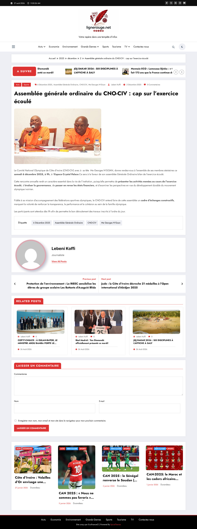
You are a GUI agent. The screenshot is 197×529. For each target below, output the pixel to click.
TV (125, 46)
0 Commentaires (153, 84)
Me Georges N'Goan (96, 84)
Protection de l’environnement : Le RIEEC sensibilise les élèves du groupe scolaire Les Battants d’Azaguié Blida (61, 285)
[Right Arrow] (182, 72)
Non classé (39, 448)
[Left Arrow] (176, 72)
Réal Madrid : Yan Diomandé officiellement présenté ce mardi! (92, 342)
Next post (106, 279)
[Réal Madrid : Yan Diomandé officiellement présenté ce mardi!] (98, 321)
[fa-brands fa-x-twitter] (171, 3)
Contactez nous (141, 46)
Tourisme (116, 46)
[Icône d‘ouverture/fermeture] (13, 47)
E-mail (101, 401)
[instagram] (180, 3)
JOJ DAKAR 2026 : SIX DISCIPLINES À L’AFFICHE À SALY (86, 70)
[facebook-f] (166, 3)
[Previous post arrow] (15, 284)
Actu (40, 46)
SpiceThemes (115, 524)
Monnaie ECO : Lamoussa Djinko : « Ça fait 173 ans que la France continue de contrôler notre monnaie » (143, 71)
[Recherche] (173, 47)
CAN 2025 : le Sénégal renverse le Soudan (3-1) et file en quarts (120, 478)
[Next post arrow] (182, 284)
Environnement (70, 46)
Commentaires (20, 374)
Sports (105, 46)
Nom (16, 401)
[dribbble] (175, 3)
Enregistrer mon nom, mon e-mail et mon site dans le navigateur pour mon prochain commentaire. (62, 420)
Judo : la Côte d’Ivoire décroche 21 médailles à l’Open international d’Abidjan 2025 (135, 285)
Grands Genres (88, 46)
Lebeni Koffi (116, 84)
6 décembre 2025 (44, 84)
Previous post (89, 279)
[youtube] (184, 3)
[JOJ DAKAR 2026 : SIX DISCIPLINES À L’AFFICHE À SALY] (156, 321)
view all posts (59, 261)
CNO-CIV (83, 84)
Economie (54, 46)
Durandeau (35, 487)
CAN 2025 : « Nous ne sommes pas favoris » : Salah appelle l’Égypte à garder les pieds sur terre (76, 496)
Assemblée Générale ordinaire (65, 84)
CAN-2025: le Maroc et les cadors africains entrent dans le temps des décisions (164, 477)
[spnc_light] (182, 46)
